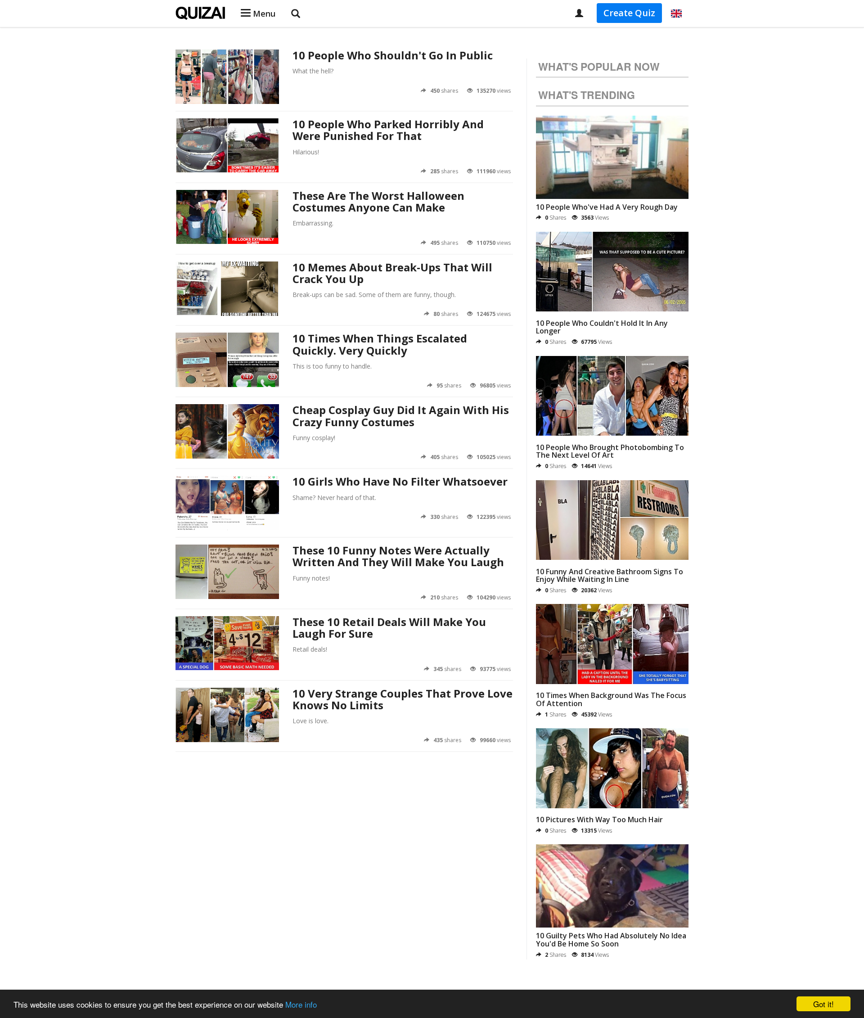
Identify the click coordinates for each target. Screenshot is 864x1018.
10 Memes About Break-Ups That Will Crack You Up (392, 273)
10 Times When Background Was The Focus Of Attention (611, 699)
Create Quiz (629, 13)
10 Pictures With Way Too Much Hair (599, 819)
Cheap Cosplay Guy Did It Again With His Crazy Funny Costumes (400, 415)
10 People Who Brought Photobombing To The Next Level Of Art (610, 451)
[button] (676, 13)
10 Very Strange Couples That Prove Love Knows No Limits (402, 699)
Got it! (823, 1003)
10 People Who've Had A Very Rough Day (607, 207)
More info (301, 1004)
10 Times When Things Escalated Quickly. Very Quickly (379, 344)
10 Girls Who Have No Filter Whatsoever (400, 481)
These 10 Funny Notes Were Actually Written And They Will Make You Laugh (398, 556)
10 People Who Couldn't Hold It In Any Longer (602, 327)
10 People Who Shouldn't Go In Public (392, 55)
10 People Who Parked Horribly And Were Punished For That (388, 130)
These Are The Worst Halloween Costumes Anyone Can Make (378, 201)
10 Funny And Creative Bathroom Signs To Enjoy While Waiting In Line (609, 576)
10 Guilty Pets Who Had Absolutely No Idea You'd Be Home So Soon (611, 940)
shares (444, 91)
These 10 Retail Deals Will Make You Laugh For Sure (389, 627)
